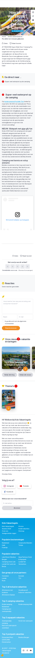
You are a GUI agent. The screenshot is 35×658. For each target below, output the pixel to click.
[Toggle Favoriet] (10, 43)
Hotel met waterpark (25, 621)
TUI (19, 578)
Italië (3, 545)
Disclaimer (5, 653)
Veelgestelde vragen (9, 533)
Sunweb (21, 576)
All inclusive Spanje (8, 595)
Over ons (5, 531)
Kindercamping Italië (25, 604)
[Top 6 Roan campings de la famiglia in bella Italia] (25, 369)
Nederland (5, 543)
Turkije (20, 545)
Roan (3, 580)
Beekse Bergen (23, 637)
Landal (4, 578)
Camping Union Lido (9, 562)
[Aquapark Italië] (8, 408)
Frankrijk (5, 547)
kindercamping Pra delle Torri (14, 101)
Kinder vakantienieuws (15, 36)
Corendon (5, 576)
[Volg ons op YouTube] (31, 650)
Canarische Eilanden (25, 543)
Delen (6, 43)
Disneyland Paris (7, 637)
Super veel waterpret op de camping (17, 81)
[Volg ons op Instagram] (23, 650)
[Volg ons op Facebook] (27, 650)
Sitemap (21, 531)
